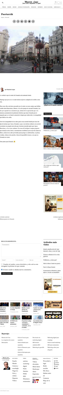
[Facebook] (14, 21)
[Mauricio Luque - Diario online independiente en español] (31, 2)
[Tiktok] (54, 366)
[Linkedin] (21, 21)
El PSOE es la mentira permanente (13, 322)
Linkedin (57, 362)
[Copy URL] (33, 21)
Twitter (56, 360)
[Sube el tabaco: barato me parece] (53, 142)
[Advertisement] (30, 79)
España (2, 17)
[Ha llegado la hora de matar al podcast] (53, 179)
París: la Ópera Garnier (49, 267)
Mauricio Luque (11, 89)
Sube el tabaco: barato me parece (52, 148)
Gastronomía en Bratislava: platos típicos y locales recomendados (52, 271)
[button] (2, 2)
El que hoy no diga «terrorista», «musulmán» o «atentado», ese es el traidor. (26, 324)
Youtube (56, 368)
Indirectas (60, 219)
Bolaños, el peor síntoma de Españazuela (26, 309)
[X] (18, 21)
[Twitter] (54, 361)
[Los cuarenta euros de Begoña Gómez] (38, 317)
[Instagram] (54, 364)
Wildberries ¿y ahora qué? (50, 130)
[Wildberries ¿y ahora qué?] (53, 124)
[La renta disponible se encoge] (15, 304)
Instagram (57, 364)
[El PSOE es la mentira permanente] (15, 317)
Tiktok (56, 366)
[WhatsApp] (25, 21)
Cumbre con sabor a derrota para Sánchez (37, 309)
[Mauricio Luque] (2, 90)
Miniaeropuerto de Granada (7, 219)
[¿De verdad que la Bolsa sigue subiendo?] (53, 161)
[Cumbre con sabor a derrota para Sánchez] (38, 304)
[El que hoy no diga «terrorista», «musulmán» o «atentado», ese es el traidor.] (27, 317)
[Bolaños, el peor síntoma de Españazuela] (27, 304)
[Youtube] (54, 368)
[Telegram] (29, 21)
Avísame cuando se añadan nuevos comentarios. (17, 270)
